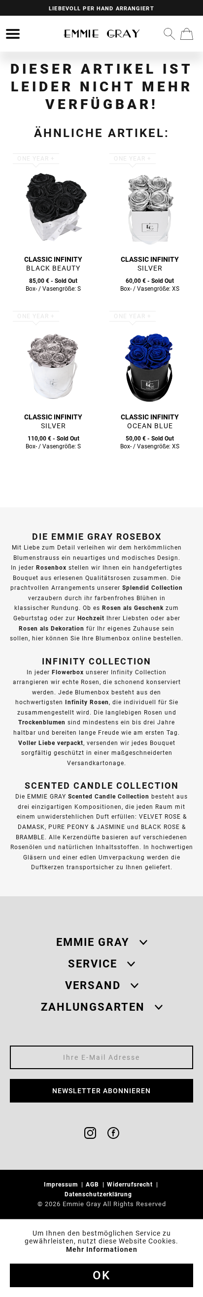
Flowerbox (68, 672)
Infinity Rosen (87, 702)
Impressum (62, 1184)
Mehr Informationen (101, 1249)
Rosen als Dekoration (51, 628)
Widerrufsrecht (131, 1184)
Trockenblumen (42, 722)
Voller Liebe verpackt (50, 742)
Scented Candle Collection (108, 796)
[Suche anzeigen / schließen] (169, 34)
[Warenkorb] (186, 34)
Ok (101, 1275)
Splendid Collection (152, 587)
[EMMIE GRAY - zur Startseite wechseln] (101, 34)
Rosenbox (51, 567)
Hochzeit (90, 618)
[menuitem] (13, 34)
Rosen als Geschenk (133, 607)
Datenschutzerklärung (99, 1194)
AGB (93, 1184)
